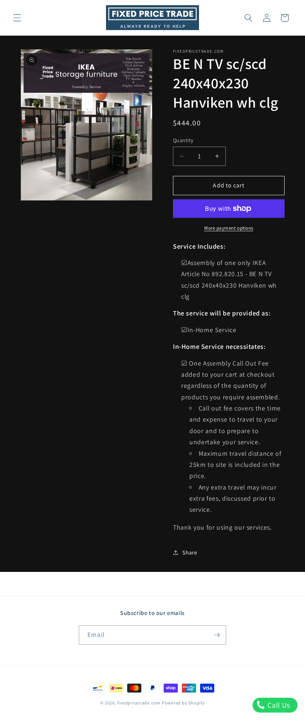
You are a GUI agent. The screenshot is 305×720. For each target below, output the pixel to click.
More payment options (228, 228)
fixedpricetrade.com (138, 703)
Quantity (183, 140)
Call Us (278, 705)
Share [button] (189, 552)
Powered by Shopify (183, 703)
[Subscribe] (217, 635)
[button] (17, 18)
